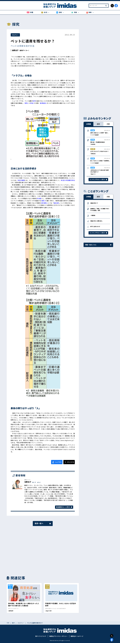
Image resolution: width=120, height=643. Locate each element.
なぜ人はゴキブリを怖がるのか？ (99, 151)
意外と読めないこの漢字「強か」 (99, 133)
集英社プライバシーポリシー (58, 636)
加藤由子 (15, 50)
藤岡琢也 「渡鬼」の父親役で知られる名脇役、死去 (99, 209)
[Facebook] (111, 639)
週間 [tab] (98, 124)
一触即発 (92, 215)
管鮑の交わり (94, 203)
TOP (8, 623)
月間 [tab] (108, 124)
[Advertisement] (24, 550)
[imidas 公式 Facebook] (116, 5)
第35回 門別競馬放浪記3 (97, 142)
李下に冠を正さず (95, 226)
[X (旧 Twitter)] (111, 635)
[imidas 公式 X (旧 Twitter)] (112, 5)
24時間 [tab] (88, 124)
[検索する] (106, 5)
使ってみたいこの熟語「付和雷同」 (100, 161)
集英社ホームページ (77, 636)
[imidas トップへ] (60, 5)
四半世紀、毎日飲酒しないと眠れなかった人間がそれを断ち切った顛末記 (23, 604)
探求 (13, 623)
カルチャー (15, 35)
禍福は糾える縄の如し (96, 221)
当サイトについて (40, 636)
